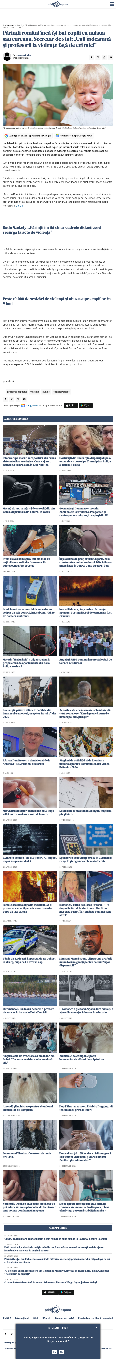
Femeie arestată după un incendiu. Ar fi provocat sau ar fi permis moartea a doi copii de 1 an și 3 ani (27, 908)
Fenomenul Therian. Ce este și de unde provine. (27, 1155)
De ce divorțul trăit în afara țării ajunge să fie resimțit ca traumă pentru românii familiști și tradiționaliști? (85, 1157)
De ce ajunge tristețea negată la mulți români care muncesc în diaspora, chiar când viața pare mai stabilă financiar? (84, 1207)
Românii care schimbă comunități (95, 1318)
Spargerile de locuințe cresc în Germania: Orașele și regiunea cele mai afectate (85, 859)
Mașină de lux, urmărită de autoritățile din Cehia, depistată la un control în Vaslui (29, 510)
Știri (35, 1318)
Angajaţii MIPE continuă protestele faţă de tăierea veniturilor (85, 661)
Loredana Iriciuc (23, 55)
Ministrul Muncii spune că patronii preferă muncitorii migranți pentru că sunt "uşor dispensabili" (85, 962)
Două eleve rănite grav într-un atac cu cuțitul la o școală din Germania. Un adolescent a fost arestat (26, 562)
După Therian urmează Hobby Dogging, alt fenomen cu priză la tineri (86, 1108)
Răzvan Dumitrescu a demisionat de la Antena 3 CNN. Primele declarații (26, 762)
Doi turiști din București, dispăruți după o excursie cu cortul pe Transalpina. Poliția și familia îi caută (85, 461)
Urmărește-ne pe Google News (76, 135)
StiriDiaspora (8, 25)
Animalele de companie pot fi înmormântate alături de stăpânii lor (81, 1057)
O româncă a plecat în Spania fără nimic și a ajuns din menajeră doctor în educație (86, 1010)
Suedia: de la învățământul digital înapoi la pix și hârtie (85, 812)
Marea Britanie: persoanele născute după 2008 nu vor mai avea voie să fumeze (28, 812)
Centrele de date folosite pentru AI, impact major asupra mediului (30, 859)
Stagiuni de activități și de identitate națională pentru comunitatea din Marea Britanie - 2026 (84, 764)
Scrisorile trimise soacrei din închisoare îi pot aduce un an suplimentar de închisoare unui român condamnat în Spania (29, 1207)
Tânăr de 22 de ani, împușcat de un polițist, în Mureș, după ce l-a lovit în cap (29, 960)
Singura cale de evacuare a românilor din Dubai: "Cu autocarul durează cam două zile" (28, 1059)
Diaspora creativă (64, 1318)
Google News (33, 405)
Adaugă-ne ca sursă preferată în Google (30, 135)
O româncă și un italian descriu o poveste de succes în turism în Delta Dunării (28, 1010)
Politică (7, 1318)
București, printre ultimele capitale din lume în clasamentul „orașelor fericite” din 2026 (29, 713)
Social (19, 25)
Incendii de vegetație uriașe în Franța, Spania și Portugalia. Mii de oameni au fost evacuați (85, 612)
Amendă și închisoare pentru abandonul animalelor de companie (28, 1108)
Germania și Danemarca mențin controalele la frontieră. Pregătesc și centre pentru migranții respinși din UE (83, 512)
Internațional (22, 1318)
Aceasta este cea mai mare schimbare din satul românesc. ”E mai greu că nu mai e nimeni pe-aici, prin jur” (85, 713)
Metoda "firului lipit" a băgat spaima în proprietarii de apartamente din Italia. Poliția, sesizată (26, 663)
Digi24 (19, 205)
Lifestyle (46, 1318)
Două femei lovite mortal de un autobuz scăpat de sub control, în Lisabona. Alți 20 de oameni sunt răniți (29, 612)
